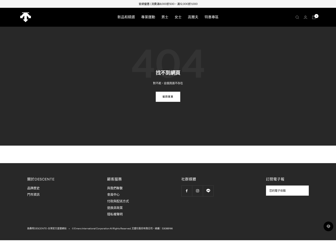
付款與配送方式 (118, 201)
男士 (164, 17)
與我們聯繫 (115, 188)
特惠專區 (212, 17)
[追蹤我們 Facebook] (186, 191)
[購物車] (314, 17)
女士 (178, 17)
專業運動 (148, 17)
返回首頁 (168, 96)
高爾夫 (193, 17)
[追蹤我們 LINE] (208, 191)
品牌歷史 (33, 188)
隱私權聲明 (115, 214)
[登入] (305, 17)
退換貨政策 (115, 208)
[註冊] (303, 190)
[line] (328, 226)
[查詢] (297, 17)
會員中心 (113, 194)
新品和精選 (126, 17)
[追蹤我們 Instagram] (197, 191)
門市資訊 (33, 194)
